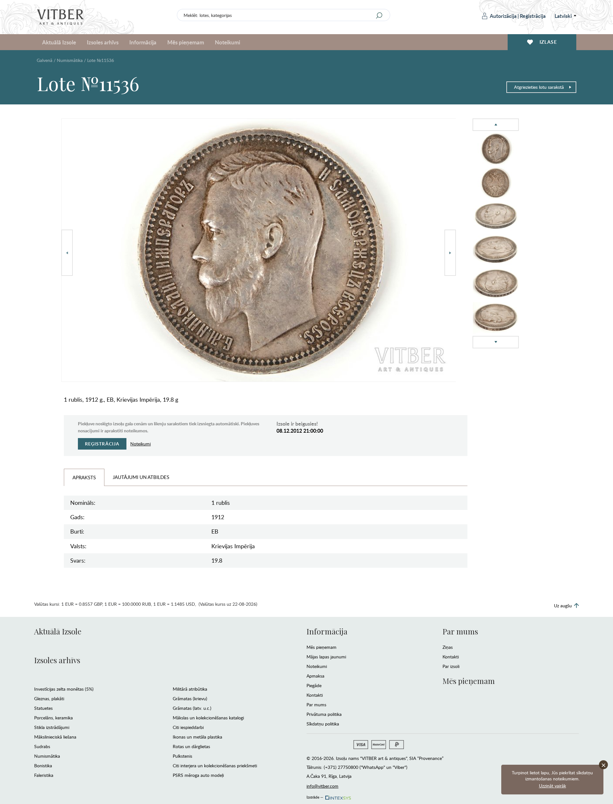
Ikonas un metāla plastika (197, 737)
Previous (67, 253)
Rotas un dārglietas (191, 746)
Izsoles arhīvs (57, 660)
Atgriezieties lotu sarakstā (539, 87)
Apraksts (84, 477)
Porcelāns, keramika (53, 718)
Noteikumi (227, 42)
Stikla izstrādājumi (51, 727)
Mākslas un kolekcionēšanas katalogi (208, 718)
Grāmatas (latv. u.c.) (192, 708)
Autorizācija (503, 15)
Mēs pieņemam (321, 647)
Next (450, 253)
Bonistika (43, 765)
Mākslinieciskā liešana (55, 737)
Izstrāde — (314, 796)
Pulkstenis (182, 756)
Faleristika (43, 775)
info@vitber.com (322, 786)
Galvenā (44, 60)
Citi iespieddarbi (188, 727)
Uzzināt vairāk (552, 786)
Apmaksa (315, 676)
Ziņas (448, 647)
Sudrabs (42, 746)
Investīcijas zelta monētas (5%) (64, 689)
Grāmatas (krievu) (190, 698)
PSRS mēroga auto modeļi (198, 775)
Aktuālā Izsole (57, 631)
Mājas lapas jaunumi (326, 657)
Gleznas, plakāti (49, 698)
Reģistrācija (533, 15)
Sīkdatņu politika (322, 724)
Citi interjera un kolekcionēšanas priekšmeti (215, 765)
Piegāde (314, 685)
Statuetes (43, 708)
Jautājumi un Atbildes (141, 477)
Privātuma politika (324, 714)
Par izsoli (451, 666)
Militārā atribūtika (190, 689)
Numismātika (70, 60)
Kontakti (314, 695)
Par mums (316, 705)
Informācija (326, 631)
